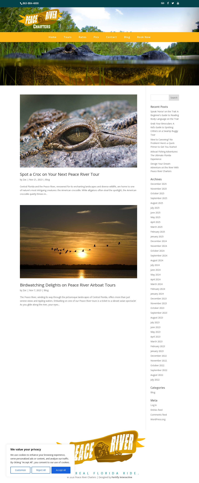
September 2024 (158, 255)
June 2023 (155, 327)
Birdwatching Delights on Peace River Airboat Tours (68, 285)
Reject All (41, 470)
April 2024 (155, 279)
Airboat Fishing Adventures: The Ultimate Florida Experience (164, 155)
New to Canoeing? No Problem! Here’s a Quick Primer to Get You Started (163, 143)
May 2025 (155, 217)
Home (52, 37)
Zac (25, 179)
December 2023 (158, 298)
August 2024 (156, 260)
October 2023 (157, 307)
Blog (127, 37)
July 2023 (155, 322)
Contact (111, 37)
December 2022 (158, 355)
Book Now (143, 37)
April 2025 (155, 222)
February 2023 (157, 346)
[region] (40, 460)
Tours (68, 37)
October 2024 (157, 250)
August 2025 (156, 202)
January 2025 (157, 236)
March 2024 (156, 284)
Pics (96, 37)
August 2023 (156, 317)
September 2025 (158, 198)
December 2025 (158, 183)
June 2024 (155, 269)
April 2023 (155, 336)
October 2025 (157, 193)
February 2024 (157, 288)
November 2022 (158, 360)
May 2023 (155, 331)
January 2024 (157, 293)
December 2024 (158, 241)
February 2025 (157, 231)
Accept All (61, 470)
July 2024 (155, 265)
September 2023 (158, 312)
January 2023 (157, 351)
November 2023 (158, 303)
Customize (20, 470)
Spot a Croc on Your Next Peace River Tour (59, 174)
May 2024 (155, 274)
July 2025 (155, 207)
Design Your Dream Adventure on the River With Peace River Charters (164, 167)
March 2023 (156, 341)
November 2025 (158, 188)
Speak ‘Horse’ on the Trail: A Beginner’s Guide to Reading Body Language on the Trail (164, 115)
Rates (82, 37)
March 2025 (156, 226)
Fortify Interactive (122, 477)
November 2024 (158, 245)
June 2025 (155, 212)
